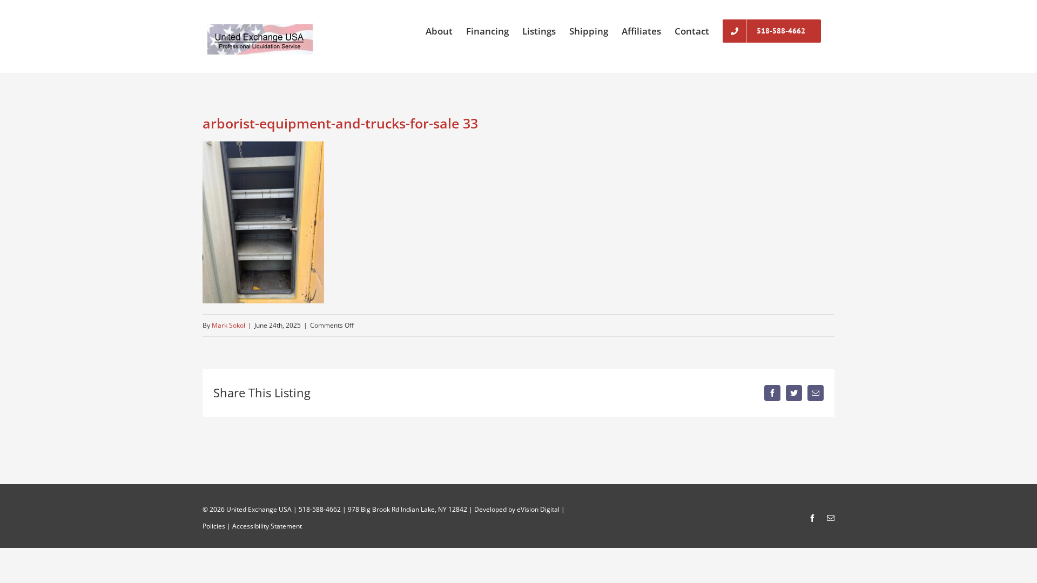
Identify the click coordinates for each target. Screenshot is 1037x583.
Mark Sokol (228, 325)
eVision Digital (538, 509)
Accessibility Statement (267, 526)
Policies (214, 526)
